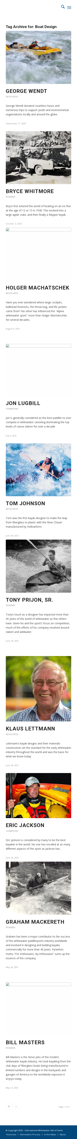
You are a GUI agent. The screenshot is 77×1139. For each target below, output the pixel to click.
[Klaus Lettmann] (38, 688)
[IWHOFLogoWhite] (32, 7)
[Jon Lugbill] (38, 370)
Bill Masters (25, 1042)
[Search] (61, 7)
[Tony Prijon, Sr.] (38, 566)
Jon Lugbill (23, 403)
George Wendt (26, 91)
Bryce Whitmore (30, 191)
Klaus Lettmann (30, 729)
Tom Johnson (25, 503)
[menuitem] (61, 7)
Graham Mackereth (35, 922)
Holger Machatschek (37, 288)
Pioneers (10, 197)
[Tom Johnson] (38, 469)
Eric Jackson (25, 825)
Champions (12, 409)
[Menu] (69, 7)
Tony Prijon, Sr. (29, 600)
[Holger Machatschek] (38, 254)
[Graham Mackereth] (38, 888)
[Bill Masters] (38, 1008)
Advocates (12, 97)
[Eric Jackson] (38, 795)
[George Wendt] (38, 57)
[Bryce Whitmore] (38, 157)
